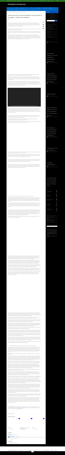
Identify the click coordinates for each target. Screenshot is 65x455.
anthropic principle (11, 406)
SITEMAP (48, 33)
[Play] (8, 105)
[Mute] (38, 105)
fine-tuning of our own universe (21, 407)
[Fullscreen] (39, 105)
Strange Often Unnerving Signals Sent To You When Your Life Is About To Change (52, 77)
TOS (40, 450)
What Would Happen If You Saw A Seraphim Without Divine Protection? (52, 57)
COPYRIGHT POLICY (49, 27)
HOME (48, 30)
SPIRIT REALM (51, 94)
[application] (24, 97)
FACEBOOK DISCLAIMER (46, 450)
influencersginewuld (12, 436)
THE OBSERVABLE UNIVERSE (51, 220)
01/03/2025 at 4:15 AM (18, 436)
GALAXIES (48, 218)
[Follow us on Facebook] (56, 12)
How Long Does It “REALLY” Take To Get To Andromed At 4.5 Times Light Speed (52, 111)
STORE (26, 450)
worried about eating (51, 232)
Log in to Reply (11, 439)
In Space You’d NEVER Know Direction (51, 215)
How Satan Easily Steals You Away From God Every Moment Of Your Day (51, 182)
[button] (24, 97)
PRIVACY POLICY (30, 450)
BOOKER (9, 19)
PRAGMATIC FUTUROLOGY (17, 4)
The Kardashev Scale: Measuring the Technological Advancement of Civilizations (51, 131)
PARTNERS (51, 450)
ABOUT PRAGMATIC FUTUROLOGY (12, 450)
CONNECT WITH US (49, 25)
